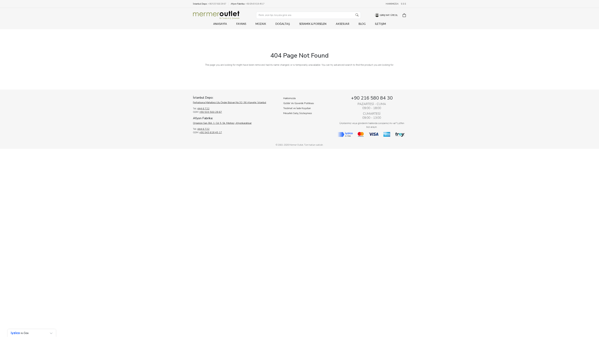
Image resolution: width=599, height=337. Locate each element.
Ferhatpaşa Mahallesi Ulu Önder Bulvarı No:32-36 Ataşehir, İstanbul (229, 102)
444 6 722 (203, 108)
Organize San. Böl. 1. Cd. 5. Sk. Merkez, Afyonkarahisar (222, 123)
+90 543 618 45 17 (210, 132)
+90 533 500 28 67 (210, 112)
